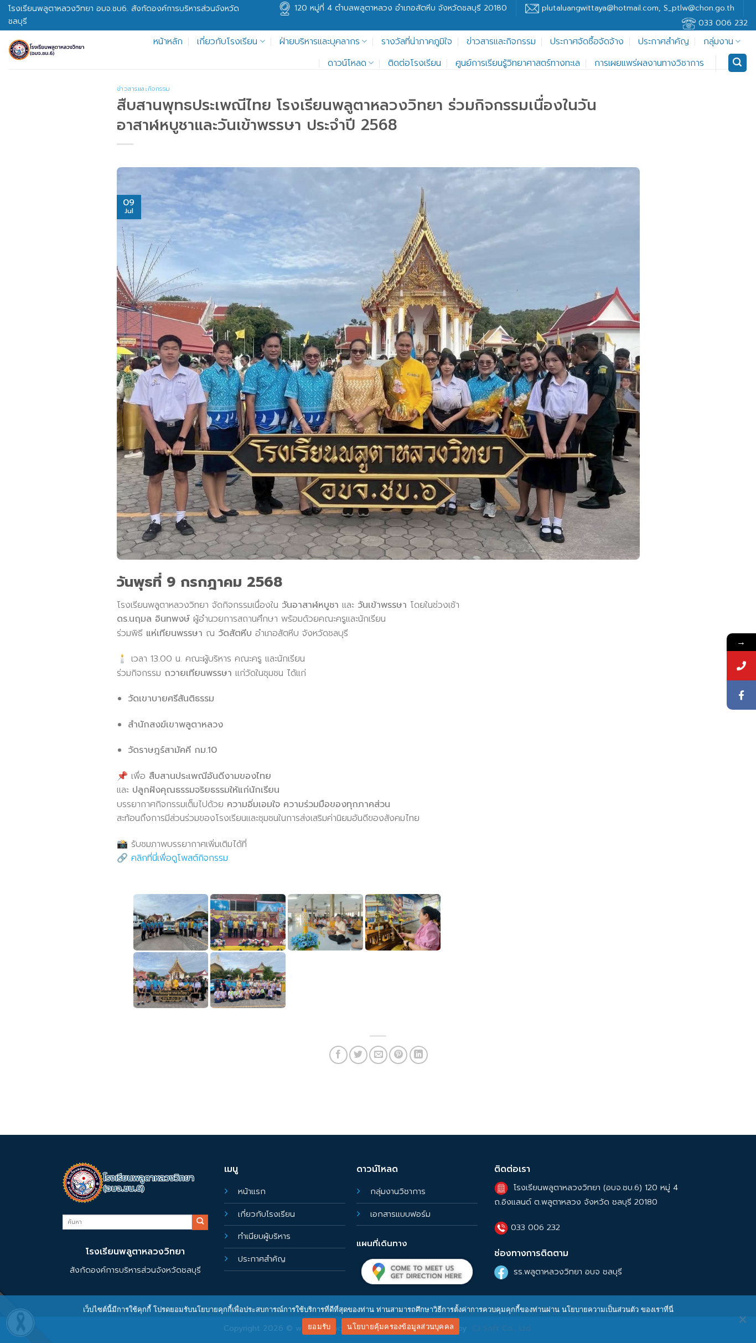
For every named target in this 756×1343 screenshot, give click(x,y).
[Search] (737, 63)
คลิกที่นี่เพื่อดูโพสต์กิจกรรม (179, 858)
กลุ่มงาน (718, 41)
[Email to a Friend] (378, 1055)
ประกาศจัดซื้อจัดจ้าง (587, 41)
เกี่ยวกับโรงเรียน (227, 41)
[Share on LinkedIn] (419, 1055)
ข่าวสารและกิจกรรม (501, 41)
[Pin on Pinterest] (398, 1055)
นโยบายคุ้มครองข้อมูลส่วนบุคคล (400, 1326)
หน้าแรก (252, 1191)
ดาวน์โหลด (347, 63)
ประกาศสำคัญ (663, 41)
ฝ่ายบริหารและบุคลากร (319, 41)
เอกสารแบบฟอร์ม (400, 1214)
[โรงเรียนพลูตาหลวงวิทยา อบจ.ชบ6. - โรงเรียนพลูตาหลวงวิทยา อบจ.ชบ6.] (46, 50)
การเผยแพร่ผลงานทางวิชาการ (649, 63)
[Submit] (200, 1222)
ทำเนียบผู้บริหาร (264, 1236)
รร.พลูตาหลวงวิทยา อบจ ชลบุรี (568, 1271)
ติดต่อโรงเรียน (414, 63)
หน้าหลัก (168, 41)
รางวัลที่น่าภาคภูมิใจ (416, 41)
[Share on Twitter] (358, 1055)
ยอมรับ (319, 1326)
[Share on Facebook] (338, 1055)
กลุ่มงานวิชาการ (398, 1191)
